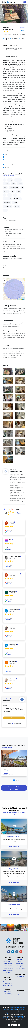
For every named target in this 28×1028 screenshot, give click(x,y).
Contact (13, 718)
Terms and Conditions (18, 1016)
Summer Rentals (8, 985)
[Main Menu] (24, 2)
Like (23, 30)
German (10, 1009)
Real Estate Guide (7, 995)
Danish (11, 1011)
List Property (20, 976)
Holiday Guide (7, 993)
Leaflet (23, 299)
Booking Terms (6, 1018)
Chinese (20, 1013)
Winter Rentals (8, 984)
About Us (20, 993)
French (5, 1009)
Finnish (16, 1011)
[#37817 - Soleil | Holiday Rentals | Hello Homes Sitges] (14, 758)
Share (22, 27)
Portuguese (21, 1009)
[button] (26, 13)
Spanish (22, 1007)
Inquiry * (5, 705)
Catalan (17, 1007)
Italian (15, 1009)
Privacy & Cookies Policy (19, 1018)
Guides (7, 989)
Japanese (9, 1013)
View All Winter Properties (15, 788)
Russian (14, 1013)
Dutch (7, 1011)
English (12, 1007)
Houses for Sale (20, 963)
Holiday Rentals (8, 965)
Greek (21, 1011)
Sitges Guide (7, 991)
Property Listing (20, 969)
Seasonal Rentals (8, 982)
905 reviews (19, 513)
